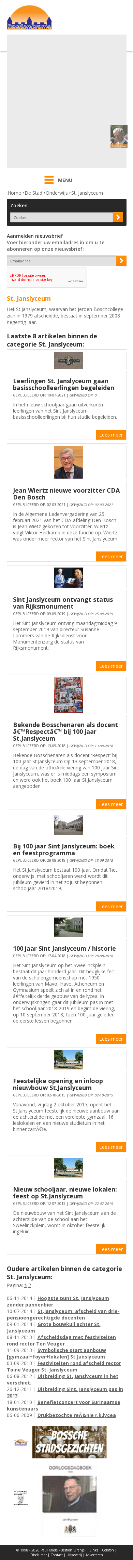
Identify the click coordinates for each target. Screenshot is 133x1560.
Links (94, 1550)
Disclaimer (38, 1554)
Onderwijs (57, 193)
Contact (56, 1554)
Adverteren (94, 1554)
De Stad (33, 193)
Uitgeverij (74, 1554)
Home (14, 193)
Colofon (108, 1550)
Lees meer (111, 434)
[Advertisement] (66, 101)
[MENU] (49, 184)
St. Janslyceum (87, 193)
